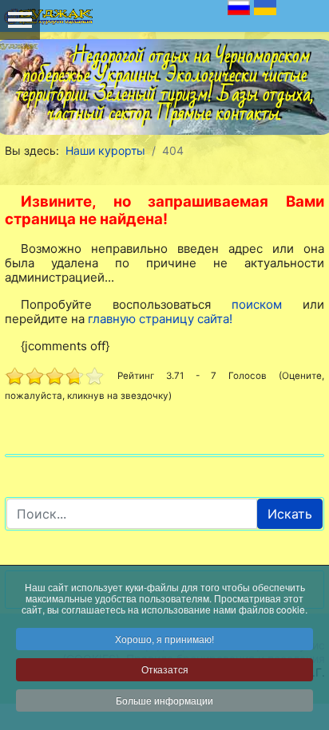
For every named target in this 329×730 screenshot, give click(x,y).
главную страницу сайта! (160, 318)
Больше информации (164, 700)
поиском (257, 304)
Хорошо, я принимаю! (164, 638)
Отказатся (164, 669)
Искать (290, 514)
